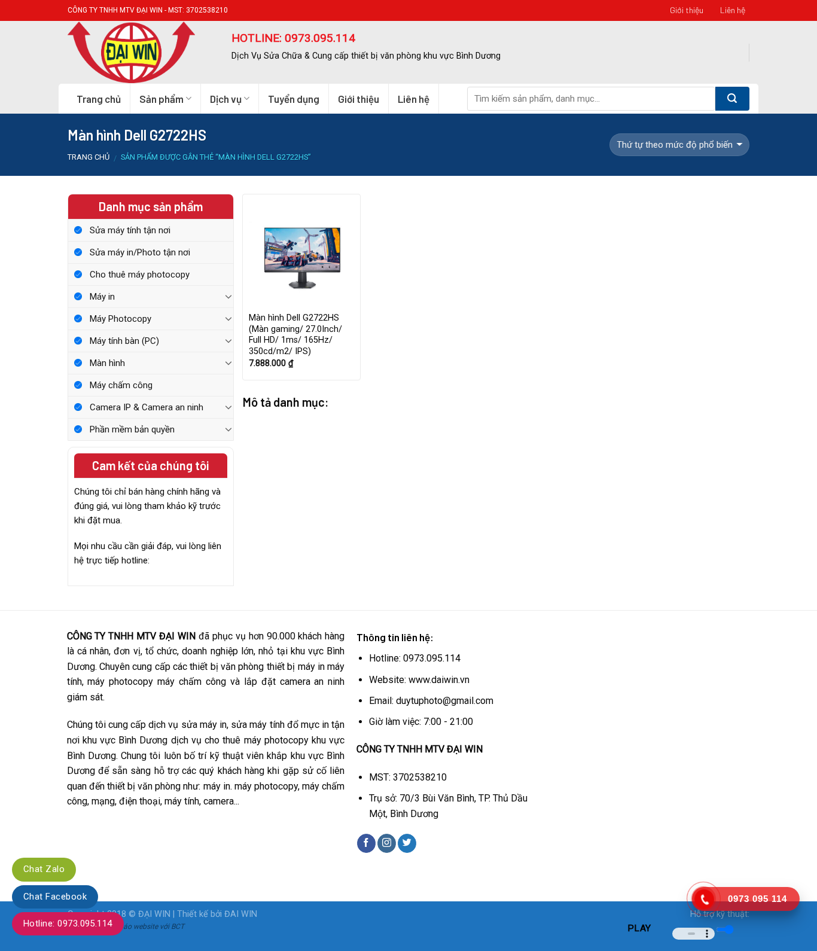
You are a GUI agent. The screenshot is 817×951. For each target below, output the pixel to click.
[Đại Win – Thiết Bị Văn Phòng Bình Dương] (141, 52)
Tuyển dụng (293, 99)
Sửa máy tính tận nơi (130, 230)
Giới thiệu (686, 10)
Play (639, 928)
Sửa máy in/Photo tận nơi (140, 252)
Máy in (102, 296)
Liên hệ (732, 10)
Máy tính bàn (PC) (124, 341)
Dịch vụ (226, 99)
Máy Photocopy (120, 318)
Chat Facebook (55, 896)
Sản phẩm (161, 99)
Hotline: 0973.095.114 (67, 923)
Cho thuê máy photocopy (140, 274)
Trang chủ (99, 99)
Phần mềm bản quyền (132, 429)
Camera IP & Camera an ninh (146, 407)
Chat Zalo (44, 869)
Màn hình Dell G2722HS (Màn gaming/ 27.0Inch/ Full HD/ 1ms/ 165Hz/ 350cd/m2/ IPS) (295, 334)
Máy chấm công (121, 385)
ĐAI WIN (240, 914)
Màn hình (107, 363)
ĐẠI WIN (154, 914)
